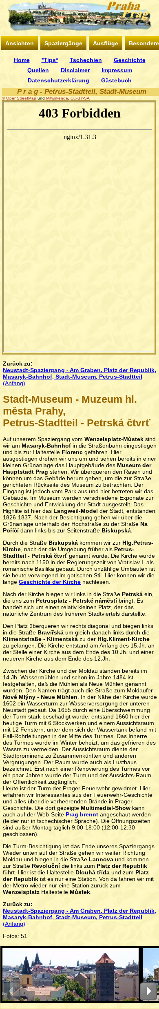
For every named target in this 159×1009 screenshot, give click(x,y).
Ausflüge (105, 43)
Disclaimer (75, 70)
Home (22, 60)
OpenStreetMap (21, 98)
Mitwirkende (57, 98)
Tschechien (86, 60)
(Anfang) (79, 376)
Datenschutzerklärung (58, 80)
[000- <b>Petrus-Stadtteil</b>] (70, 974)
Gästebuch (116, 80)
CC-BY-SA (80, 98)
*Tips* (50, 60)
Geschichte (130, 60)
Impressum (117, 70)
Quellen (38, 70)
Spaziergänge (63, 43)
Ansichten (19, 43)
